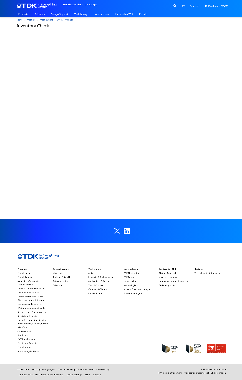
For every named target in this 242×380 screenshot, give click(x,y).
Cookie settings (74, 374)
